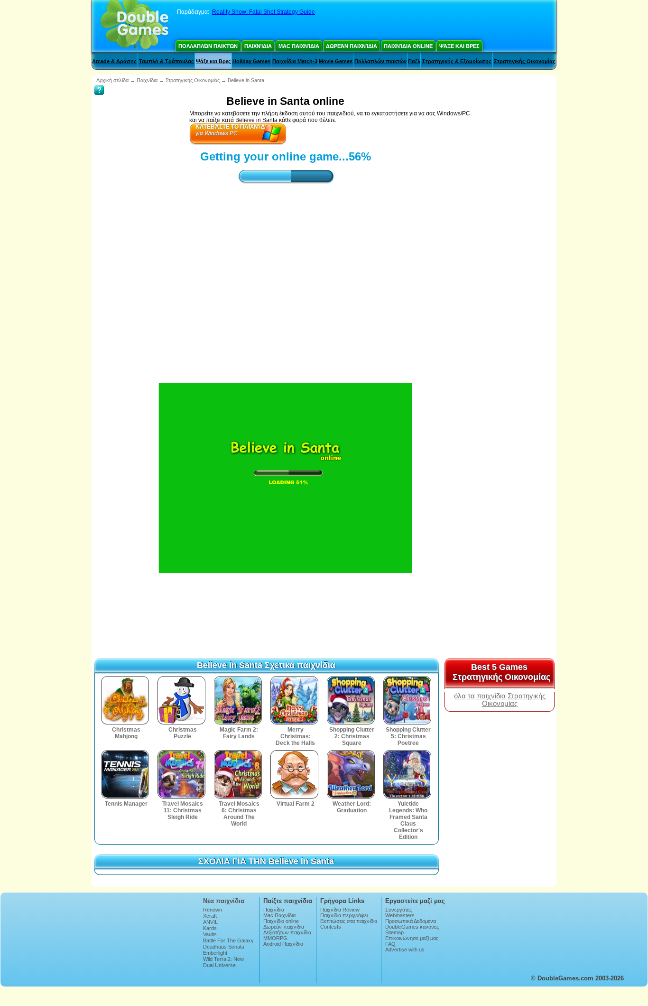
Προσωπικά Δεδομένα (410, 921)
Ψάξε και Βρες (459, 46)
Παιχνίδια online (408, 46)
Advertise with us (405, 949)
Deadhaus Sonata (223, 947)
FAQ (390, 944)
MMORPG (275, 938)
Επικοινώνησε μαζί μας (411, 938)
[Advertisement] (285, 275)
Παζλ (414, 61)
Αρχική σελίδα (112, 80)
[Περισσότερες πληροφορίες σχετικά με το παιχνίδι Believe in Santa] (99, 83)
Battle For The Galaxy (228, 940)
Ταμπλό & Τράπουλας (166, 61)
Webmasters (400, 915)
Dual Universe (219, 965)
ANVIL (210, 922)
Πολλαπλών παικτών (208, 46)
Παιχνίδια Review (340, 909)
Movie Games (335, 61)
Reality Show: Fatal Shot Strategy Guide (263, 12)
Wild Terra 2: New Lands (223, 962)
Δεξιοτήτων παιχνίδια (287, 932)
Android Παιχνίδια (283, 944)
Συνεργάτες (398, 909)
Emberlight (215, 953)
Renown (212, 909)
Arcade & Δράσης (114, 61)
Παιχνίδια (258, 46)
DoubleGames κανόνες (412, 927)
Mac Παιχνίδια (298, 46)
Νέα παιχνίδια (223, 900)
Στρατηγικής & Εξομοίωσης (456, 61)
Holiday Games (251, 61)
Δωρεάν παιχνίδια (351, 46)
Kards (210, 928)
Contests (330, 927)
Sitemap (394, 932)
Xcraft (210, 916)
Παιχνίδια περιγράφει (344, 915)
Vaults (210, 934)
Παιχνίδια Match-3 (294, 61)
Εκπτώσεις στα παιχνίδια (348, 921)
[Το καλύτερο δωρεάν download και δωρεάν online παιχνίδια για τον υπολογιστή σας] (134, 26)
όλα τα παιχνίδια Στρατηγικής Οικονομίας (500, 699)
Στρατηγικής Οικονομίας (524, 61)
